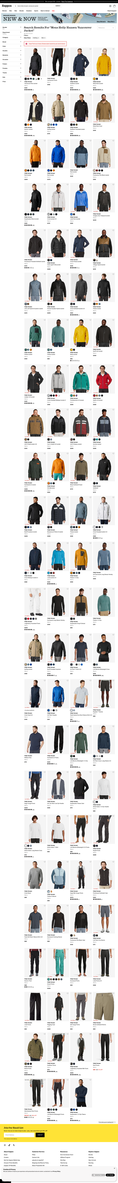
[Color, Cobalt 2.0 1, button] (56, 124)
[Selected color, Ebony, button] (71, 304)
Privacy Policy (56, 1171)
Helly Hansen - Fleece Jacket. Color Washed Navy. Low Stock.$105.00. (81, 517)
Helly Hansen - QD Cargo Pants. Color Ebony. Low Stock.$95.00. (81, 1011)
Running (91, 1163)
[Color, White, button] (59, 395)
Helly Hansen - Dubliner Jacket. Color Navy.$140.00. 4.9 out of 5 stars (81, 69)
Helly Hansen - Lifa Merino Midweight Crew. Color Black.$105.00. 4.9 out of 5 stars (104, 654)
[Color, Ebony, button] (28, 79)
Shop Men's (111, 21)
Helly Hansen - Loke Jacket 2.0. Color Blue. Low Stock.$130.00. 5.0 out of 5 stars (58, 563)
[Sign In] (110, 6)
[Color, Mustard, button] (97, 304)
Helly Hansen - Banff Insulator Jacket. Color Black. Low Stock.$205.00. (35, 517)
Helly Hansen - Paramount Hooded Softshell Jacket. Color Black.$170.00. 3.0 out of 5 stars (35, 249)
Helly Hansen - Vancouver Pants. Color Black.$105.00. (58, 69)
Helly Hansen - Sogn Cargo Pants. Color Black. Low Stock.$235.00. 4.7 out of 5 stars (35, 791)
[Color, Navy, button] (97, 79)
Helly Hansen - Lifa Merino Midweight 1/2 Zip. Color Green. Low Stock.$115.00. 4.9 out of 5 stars (81, 746)
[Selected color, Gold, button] (71, 618)
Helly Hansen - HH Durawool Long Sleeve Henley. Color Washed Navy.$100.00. (104, 563)
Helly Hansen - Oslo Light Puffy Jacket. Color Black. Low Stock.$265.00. (58, 249)
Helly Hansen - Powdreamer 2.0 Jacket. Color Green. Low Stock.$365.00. (81, 384)
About (5, 1154)
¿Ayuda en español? (38, 1160)
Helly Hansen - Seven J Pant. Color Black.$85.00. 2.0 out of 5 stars (35, 968)
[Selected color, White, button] (48, 214)
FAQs (33, 1154)
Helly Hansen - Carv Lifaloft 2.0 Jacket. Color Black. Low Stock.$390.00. (58, 428)
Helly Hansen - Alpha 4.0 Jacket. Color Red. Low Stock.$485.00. (104, 384)
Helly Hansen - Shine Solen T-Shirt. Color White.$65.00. (58, 836)
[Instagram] (5, 1145)
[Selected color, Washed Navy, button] (71, 527)
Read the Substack (67, 1)
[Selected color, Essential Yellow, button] (71, 349)
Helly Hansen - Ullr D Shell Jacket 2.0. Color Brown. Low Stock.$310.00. (35, 428)
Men (43, 38)
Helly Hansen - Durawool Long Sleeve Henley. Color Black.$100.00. (58, 609)
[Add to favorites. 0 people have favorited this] (44, 49)
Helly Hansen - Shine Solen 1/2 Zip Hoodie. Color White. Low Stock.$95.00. (104, 791)
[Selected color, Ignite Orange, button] (25, 170)
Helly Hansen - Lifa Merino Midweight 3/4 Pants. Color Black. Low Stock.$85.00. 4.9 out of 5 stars (81, 836)
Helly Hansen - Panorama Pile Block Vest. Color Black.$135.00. (81, 924)
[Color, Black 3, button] (56, 979)
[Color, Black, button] (74, 79)
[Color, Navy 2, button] (31, 79)
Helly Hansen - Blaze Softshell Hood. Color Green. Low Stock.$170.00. (81, 472)
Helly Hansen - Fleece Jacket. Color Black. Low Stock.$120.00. (104, 294)
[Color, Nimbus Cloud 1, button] (36, 79)
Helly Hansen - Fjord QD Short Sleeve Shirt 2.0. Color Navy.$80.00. (35, 924)
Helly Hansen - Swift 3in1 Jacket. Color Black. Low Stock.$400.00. (104, 340)
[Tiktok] (9, 1145)
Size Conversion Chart (66, 1154)
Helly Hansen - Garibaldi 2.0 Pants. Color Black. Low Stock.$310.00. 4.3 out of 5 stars (58, 746)
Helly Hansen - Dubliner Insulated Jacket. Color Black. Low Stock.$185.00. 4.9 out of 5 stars (81, 115)
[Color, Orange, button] (28, 124)
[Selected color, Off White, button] (94, 170)
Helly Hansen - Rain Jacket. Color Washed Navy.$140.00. (81, 159)
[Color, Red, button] (97, 170)
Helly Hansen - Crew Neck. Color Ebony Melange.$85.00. (35, 881)
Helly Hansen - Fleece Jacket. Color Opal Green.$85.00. (58, 340)
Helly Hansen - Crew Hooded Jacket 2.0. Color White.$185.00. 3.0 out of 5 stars (104, 517)
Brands (91, 1154)
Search (58, 6)
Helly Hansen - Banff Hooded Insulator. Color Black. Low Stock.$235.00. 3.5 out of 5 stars (58, 654)
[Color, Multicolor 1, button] (99, 395)
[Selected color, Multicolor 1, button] (71, 439)
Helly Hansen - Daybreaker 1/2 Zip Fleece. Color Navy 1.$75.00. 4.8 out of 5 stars (81, 1099)
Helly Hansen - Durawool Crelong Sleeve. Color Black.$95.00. (58, 924)
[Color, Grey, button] (51, 979)
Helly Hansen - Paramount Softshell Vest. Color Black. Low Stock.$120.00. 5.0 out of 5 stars (104, 881)
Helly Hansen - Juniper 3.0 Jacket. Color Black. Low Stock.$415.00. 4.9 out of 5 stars (35, 384)
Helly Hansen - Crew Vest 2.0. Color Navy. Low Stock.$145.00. (35, 700)
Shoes (90, 1165)
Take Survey (63, 1163)
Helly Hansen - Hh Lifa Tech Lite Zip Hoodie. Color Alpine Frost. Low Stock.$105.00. (58, 791)
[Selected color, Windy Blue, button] (48, 891)
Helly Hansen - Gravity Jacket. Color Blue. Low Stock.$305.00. (104, 428)
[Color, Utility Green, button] (76, 79)
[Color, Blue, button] (99, 170)
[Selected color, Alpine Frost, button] (94, 935)
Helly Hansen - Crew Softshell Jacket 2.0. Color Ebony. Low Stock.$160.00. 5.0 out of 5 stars (81, 294)
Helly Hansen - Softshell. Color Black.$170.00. (104, 472)
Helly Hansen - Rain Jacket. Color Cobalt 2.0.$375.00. (58, 159)
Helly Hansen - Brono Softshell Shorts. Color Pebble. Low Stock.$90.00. (104, 1011)
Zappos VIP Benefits (10, 1165)
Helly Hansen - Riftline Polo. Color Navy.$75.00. (35, 746)
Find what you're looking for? (106, 1122)
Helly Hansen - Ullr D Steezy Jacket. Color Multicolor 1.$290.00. (81, 428)
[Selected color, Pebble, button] (48, 124)
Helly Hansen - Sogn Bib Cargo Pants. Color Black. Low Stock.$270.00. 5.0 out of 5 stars (81, 881)
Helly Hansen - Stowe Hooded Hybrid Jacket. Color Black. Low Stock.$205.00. (58, 294)
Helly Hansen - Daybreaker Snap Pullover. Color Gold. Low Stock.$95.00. (81, 609)
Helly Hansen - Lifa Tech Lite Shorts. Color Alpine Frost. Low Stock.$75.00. (104, 924)
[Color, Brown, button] (28, 304)
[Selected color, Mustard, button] (71, 573)
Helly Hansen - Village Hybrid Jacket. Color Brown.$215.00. (104, 249)
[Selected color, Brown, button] (94, 260)
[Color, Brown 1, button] (53, 979)
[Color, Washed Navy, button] (51, 124)
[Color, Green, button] (38, 79)
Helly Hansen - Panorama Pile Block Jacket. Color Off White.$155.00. (104, 159)
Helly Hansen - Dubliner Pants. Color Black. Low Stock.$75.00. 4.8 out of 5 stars (58, 1054)
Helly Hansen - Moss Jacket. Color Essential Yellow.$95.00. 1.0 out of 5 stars (81, 340)
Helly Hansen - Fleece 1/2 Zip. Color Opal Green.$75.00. (104, 609)
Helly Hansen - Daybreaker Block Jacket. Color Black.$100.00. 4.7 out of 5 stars (35, 204)
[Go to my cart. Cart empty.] (114, 6)
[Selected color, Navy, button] (71, 79)
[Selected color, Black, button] (25, 124)
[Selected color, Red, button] (94, 395)
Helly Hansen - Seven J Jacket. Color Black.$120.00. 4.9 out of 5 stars (35, 115)
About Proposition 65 (38, 1165)
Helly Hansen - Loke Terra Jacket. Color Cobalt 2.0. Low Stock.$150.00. (81, 204)
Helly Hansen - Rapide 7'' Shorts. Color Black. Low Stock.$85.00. (104, 700)
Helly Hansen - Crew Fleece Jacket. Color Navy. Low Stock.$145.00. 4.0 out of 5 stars (81, 249)
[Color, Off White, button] (74, 935)
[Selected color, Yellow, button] (94, 79)
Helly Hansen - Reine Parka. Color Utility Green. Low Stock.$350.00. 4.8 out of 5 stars (35, 1054)
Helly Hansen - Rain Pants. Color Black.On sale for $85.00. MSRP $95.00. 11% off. (104, 1054)
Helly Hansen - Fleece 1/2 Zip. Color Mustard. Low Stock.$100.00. (81, 563)
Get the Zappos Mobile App (12, 1160)
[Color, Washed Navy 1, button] (31, 170)
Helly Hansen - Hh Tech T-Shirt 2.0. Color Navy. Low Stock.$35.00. (81, 654)
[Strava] (14, 1145)
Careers (6, 1157)
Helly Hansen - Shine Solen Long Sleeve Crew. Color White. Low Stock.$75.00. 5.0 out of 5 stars (35, 836)
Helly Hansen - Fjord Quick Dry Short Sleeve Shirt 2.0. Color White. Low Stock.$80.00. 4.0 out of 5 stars (81, 700)
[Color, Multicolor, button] (97, 395)
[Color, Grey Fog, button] (53, 214)
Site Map (63, 1160)
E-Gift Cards (64, 1165)
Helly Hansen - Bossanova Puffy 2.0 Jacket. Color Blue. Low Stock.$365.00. (58, 517)
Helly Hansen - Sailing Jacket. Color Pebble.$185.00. (35, 654)
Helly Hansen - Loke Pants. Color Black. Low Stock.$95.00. (35, 1011)
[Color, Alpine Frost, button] (97, 483)
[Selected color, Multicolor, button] (25, 304)
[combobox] (33, 6)
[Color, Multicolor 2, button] (74, 439)
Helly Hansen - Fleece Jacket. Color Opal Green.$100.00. (35, 340)
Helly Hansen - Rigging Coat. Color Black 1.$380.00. (58, 1011)
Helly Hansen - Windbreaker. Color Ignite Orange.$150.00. (58, 472)
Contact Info (35, 1157)
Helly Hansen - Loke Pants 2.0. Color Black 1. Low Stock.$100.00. (104, 968)
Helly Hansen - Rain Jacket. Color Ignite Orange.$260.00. (35, 159)
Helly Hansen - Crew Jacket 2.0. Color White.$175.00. (58, 204)
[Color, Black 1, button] (51, 170)
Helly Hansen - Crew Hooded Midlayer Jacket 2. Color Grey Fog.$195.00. (58, 384)
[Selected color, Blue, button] (94, 439)
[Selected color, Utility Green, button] (25, 1063)
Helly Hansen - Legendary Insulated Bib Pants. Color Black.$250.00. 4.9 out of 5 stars (81, 1054)
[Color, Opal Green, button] (33, 79)
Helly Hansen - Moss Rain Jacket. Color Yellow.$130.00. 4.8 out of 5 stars (104, 69)
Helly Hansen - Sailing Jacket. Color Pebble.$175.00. (58, 115)
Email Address (9, 1135)
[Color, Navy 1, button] (31, 124)
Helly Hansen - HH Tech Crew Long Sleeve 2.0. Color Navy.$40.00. (104, 746)
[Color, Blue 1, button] (33, 214)
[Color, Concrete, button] (36, 618)
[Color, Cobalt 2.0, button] (53, 124)
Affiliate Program (65, 1157)
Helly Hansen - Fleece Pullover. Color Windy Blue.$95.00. (58, 881)
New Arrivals (92, 1160)
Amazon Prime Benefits (10, 1163)
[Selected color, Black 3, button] (25, 79)
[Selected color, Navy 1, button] (71, 1109)
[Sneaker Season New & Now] (59, 18)
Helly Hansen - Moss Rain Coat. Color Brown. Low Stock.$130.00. (104, 115)
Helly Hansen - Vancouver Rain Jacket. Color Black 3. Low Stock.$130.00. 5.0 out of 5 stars (35, 69)
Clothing (35, 38)
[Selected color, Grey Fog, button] (48, 395)
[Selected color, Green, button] (71, 395)
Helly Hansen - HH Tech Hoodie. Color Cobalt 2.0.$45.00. (58, 700)
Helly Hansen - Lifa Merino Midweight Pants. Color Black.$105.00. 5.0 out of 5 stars (58, 1099)
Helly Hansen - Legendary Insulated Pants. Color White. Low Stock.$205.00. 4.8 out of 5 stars (35, 609)
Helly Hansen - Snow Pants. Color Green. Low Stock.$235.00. (58, 968)
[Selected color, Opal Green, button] (25, 349)
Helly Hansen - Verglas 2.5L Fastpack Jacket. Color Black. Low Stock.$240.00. (104, 204)
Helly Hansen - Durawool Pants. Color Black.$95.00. (81, 968)
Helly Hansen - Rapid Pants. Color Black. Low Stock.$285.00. (104, 836)
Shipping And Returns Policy (40, 1163)
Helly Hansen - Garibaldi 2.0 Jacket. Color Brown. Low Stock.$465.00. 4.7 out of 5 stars (35, 472)
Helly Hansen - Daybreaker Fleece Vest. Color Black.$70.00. (81, 791)
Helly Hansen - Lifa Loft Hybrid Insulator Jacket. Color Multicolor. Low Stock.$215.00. (35, 294)
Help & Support (111, 11)
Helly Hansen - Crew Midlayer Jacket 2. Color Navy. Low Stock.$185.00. (35, 563)
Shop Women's (101, 21)
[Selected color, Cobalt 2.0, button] (48, 170)
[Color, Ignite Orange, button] (53, 170)
